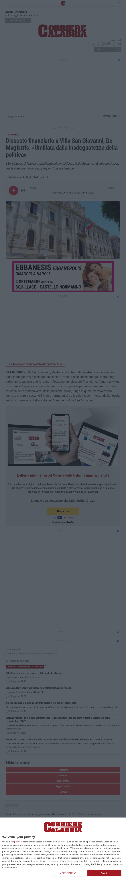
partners (18, 842)
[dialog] (63, 849)
